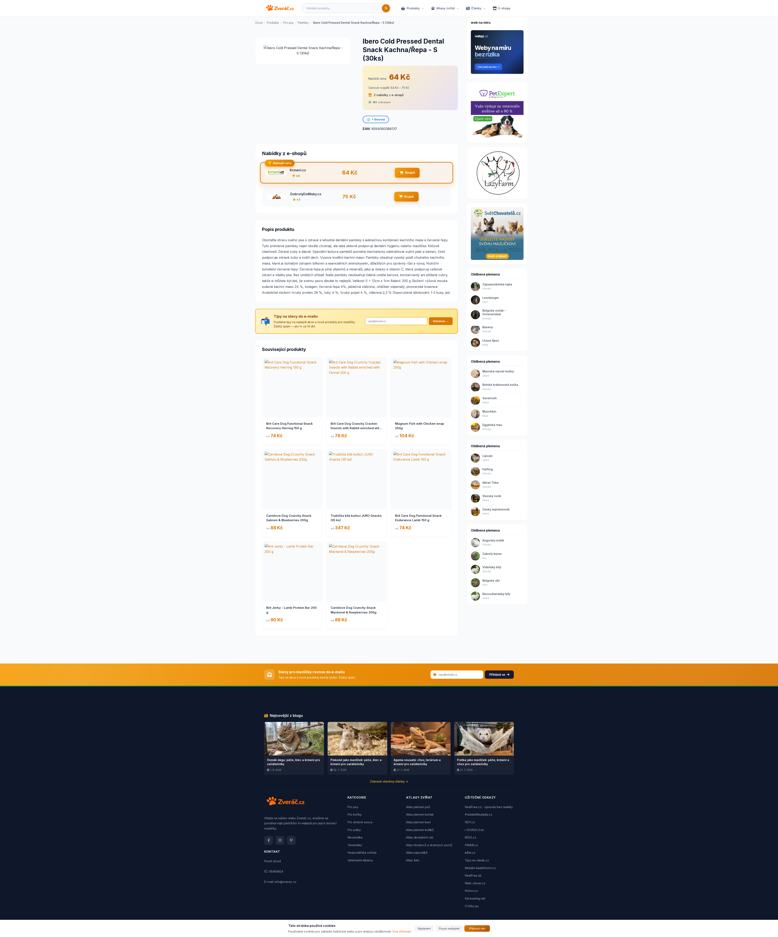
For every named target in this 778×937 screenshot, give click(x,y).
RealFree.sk (473, 875)
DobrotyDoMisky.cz (305, 194)
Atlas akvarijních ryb (419, 837)
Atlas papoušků (416, 852)
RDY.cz (470, 822)
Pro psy (288, 22)
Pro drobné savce (359, 822)
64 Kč (399, 77)
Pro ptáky (354, 830)
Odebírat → (441, 321)
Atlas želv (412, 860)
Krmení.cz (298, 170)
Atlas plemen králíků (420, 830)
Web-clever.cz (475, 883)
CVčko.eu (472, 906)
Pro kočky (354, 814)
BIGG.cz (470, 837)
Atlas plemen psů (418, 807)
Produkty (413, 8)
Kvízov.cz (471, 891)
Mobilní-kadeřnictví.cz (480, 868)
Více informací (401, 931)
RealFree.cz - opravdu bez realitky (489, 807)
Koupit (410, 173)
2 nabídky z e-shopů (388, 95)
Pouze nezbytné (449, 928)
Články (476, 8)
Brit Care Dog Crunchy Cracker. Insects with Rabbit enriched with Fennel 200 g (356, 428)
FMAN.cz (471, 845)
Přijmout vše (477, 928)
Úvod (259, 22)
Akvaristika (354, 837)
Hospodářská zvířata (361, 852)
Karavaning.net (475, 898)
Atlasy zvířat (445, 8)
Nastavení (424, 928)
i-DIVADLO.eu (474, 830)
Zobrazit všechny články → (389, 781)
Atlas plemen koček (420, 814)
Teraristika (354, 845)
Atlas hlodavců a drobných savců (429, 845)
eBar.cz (470, 852)
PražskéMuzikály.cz (478, 814)
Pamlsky (303, 22)
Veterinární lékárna (360, 860)
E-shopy (504, 8)
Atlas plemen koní (418, 822)
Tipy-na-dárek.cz (477, 860)
